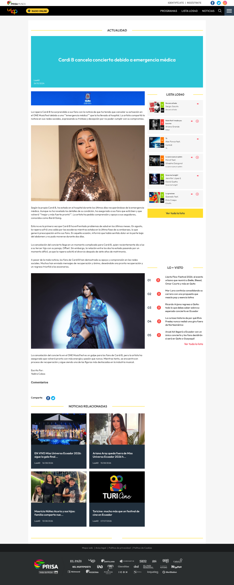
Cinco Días (124, 566)
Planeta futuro (162, 566)
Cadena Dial (137, 566)
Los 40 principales (94, 561)
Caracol (178, 561)
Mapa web (87, 547)
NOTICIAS (208, 11)
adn (165, 561)
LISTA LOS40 (190, 11)
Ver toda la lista (175, 213)
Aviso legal (100, 547)
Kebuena (175, 566)
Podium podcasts (109, 571)
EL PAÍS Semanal (150, 566)
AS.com (154, 561)
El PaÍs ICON (124, 571)
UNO (101, 566)
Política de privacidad (120, 547)
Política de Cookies (142, 547)
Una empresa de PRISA (47, 564)
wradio (111, 566)
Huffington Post (82, 566)
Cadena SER (143, 561)
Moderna (93, 571)
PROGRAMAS (168, 11)
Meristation (170, 571)
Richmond (76, 571)
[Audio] (198, 103)
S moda (138, 571)
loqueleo (153, 571)
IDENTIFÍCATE (176, 2)
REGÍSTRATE (194, 2)
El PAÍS (78, 561)
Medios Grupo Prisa (47, 572)
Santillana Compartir (128, 561)
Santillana (110, 561)
